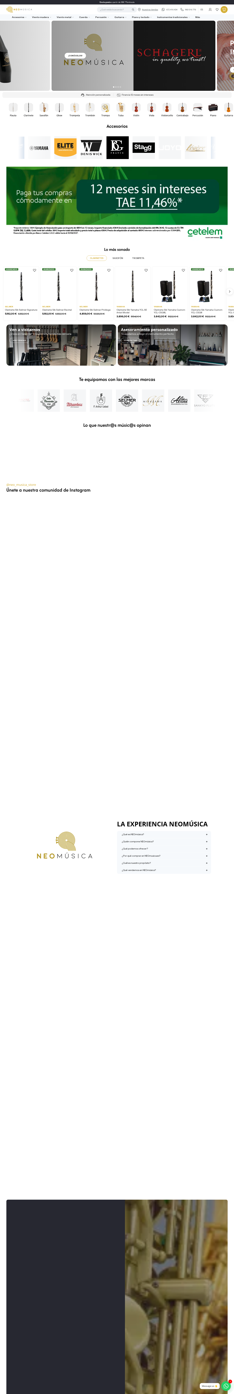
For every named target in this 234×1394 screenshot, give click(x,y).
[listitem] (196, 17)
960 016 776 (190, 9)
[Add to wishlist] (34, 270)
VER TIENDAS (19, 340)
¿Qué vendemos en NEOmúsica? (139, 870)
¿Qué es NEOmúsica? (133, 834)
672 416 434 (171, 9)
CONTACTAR (130, 340)
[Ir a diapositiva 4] (120, 87)
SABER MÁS (57, 69)
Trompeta (138, 258)
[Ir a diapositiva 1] (113, 87)
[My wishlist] (217, 9)
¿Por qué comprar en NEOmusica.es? (141, 855)
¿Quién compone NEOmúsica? (138, 841)
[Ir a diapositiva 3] (118, 87)
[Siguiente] (227, 55)
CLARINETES (96, 258)
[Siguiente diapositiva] (224, 109)
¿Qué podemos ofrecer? (135, 848)
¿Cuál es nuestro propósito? (136, 863)
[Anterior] (7, 55)
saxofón (118, 258)
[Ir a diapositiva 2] (116, 87)
